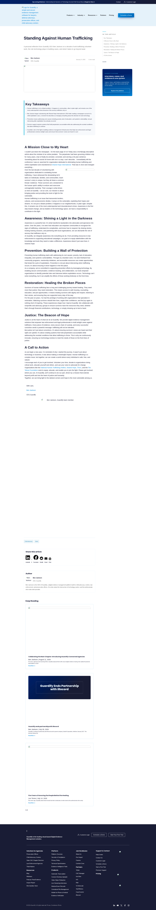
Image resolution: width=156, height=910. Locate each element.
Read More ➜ (31, 665)
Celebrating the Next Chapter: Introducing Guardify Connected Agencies (56, 657)
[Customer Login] (125, 2)
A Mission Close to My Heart (111, 41)
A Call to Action (108, 55)
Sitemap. (64, 905)
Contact (118, 2)
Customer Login (131, 2)
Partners (79, 867)
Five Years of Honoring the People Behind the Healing (48, 795)
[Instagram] (128, 905)
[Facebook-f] (125, 905)
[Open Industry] (84, 15)
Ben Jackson (31, 390)
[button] (28, 556)
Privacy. (49, 905)
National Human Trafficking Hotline (53, 368)
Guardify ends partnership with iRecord (43, 726)
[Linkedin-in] (114, 905)
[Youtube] (118, 905)
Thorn (79, 368)
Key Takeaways (108, 38)
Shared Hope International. (61, 165)
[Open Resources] (96, 15)
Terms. (60, 905)
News (36, 541)
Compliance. (54, 905)
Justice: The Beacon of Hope (111, 52)
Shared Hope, (72, 368)
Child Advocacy (28, 541)
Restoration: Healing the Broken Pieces (114, 49)
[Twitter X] (121, 905)
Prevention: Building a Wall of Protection (114, 46)
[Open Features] (74, 15)
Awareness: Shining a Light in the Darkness (115, 44)
